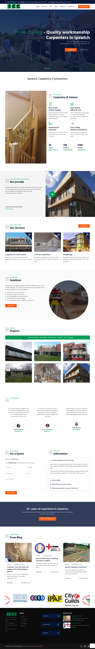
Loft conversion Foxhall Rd (18, 347)
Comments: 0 (26, 583)
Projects (62, 6)
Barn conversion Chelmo (47, 346)
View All (24, 337)
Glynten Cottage (76, 369)
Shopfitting (67, 255)
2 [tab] (47, 68)
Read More (9, 583)
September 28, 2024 (19, 564)
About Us (44, 6)
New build (43, 337)
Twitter (24, 621)
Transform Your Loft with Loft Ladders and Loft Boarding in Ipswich (18, 569)
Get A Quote (84, 7)
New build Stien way (76, 346)
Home (37, 6)
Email (23, 626)
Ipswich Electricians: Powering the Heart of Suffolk (47, 560)
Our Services (71, 50)
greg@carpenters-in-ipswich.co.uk (62, 2)
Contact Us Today (47, 519)
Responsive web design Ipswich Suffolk (32, 646)
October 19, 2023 (47, 556)
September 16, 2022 (77, 564)
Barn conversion (68, 337)
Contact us (71, 6)
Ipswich (60, 337)
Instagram (24, 624)
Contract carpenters (42, 255)
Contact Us (84, 50)
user (10, 564)
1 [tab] (45, 68)
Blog (56, 6)
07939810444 (13, 2)
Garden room (18, 368)
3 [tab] (49, 68)
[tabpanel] (47, 40)
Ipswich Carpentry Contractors (76, 567)
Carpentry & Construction (15, 255)
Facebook (24, 619)
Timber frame (52, 337)
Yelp (23, 617)
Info (51, 6)
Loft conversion (47, 368)
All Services (84, 226)
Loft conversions (34, 337)
